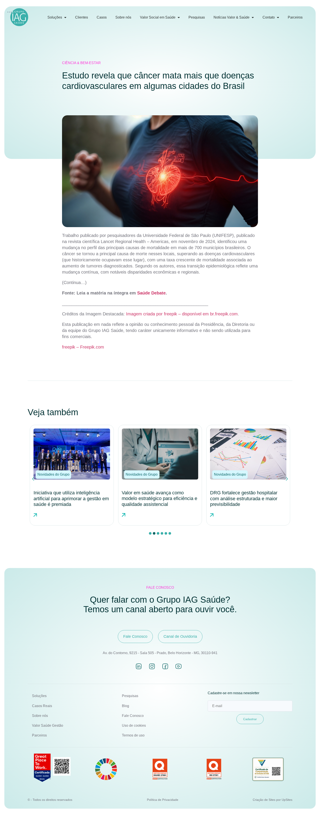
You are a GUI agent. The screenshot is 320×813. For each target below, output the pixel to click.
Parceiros (295, 17)
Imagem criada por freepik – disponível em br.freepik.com (182, 313)
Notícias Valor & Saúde (231, 17)
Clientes (81, 17)
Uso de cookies (134, 725)
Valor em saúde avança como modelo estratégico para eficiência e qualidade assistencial (71, 498)
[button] (53, 474)
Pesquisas (197, 17)
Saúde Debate (151, 293)
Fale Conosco (133, 716)
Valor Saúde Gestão (47, 725)
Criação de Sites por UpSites (272, 799)
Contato (269, 17)
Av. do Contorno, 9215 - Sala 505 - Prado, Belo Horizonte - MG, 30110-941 (160, 653)
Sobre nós (123, 17)
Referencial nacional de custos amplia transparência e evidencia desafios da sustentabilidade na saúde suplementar (244, 501)
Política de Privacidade (162, 799)
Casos (102, 17)
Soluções (54, 17)
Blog (125, 706)
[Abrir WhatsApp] (309, 802)
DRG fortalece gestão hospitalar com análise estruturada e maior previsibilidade (155, 498)
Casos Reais (42, 706)
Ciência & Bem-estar (81, 63)
